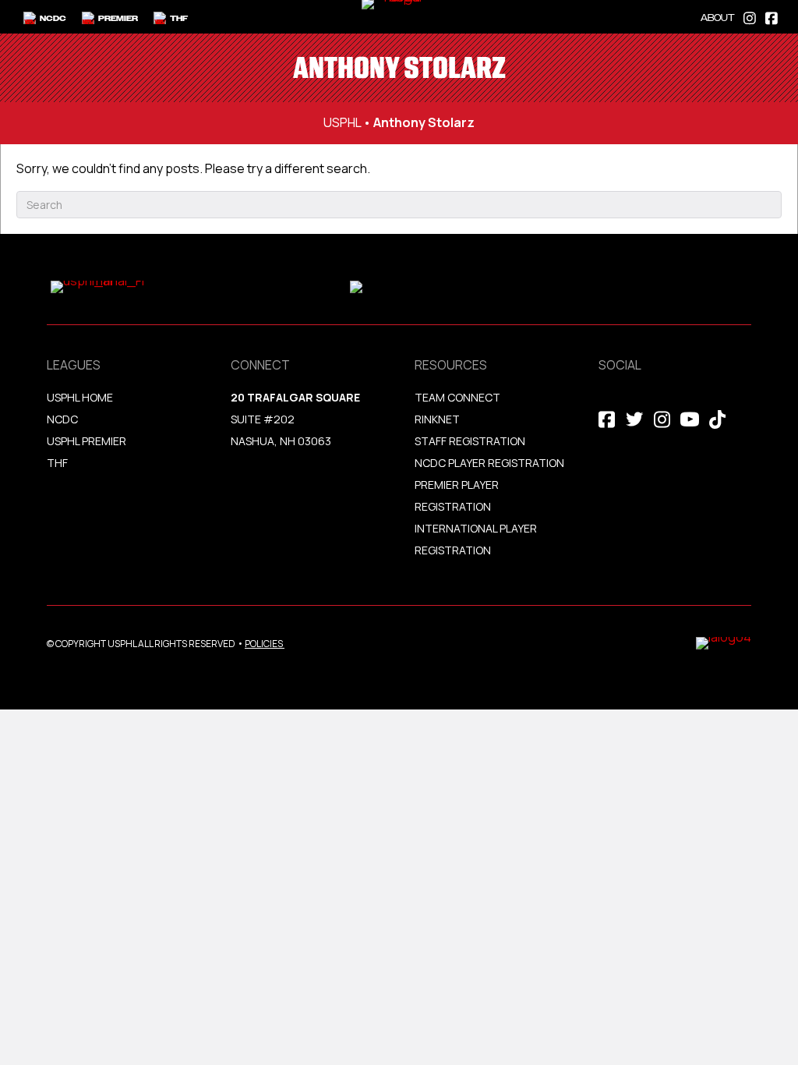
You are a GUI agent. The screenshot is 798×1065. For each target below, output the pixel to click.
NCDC (62, 419)
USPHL (342, 122)
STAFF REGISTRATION (470, 440)
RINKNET (437, 419)
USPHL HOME (80, 397)
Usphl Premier (86, 440)
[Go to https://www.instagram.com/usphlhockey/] (750, 17)
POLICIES (264, 643)
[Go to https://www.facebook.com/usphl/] (771, 17)
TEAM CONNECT (457, 397)
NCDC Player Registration (489, 462)
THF (57, 462)
